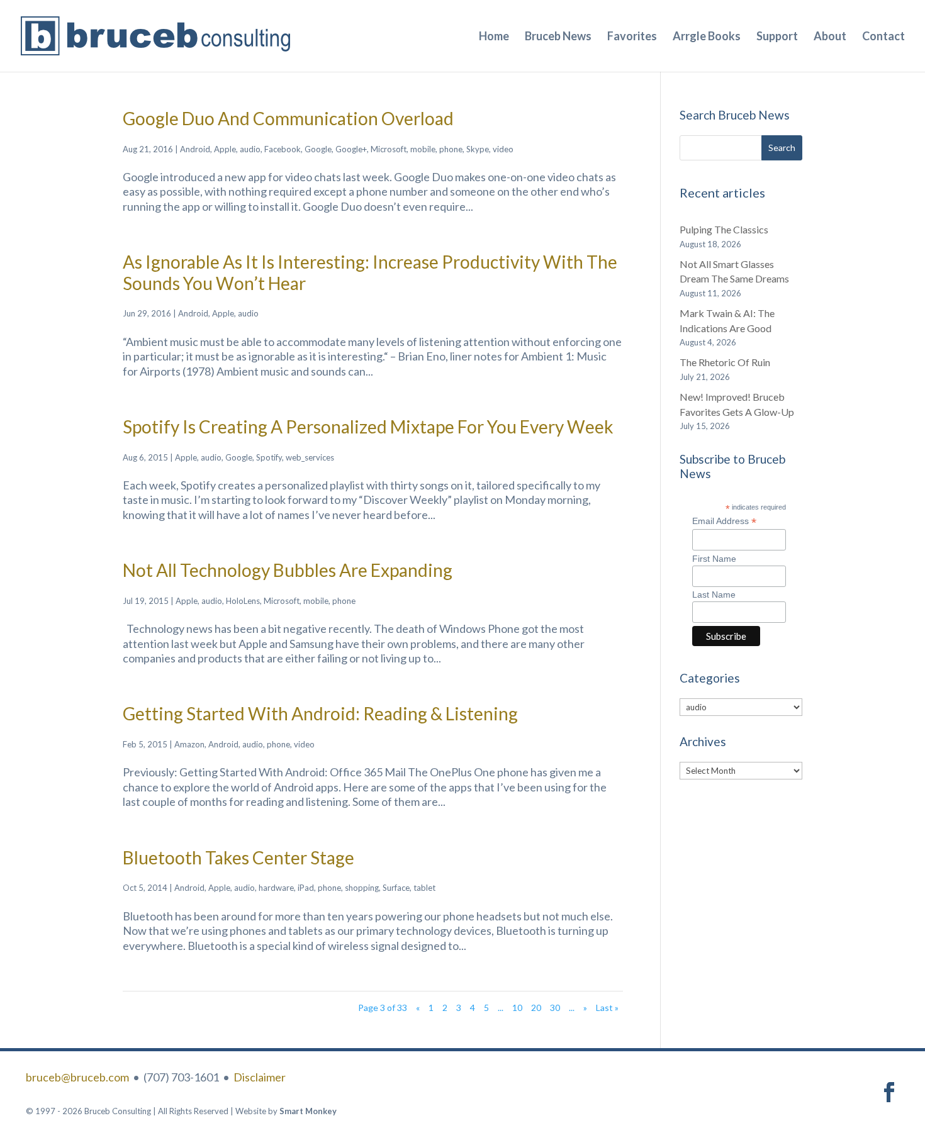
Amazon (189, 744)
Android (195, 149)
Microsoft (388, 149)
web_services (310, 457)
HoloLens (243, 601)
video (503, 149)
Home (494, 37)
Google (318, 149)
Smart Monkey (308, 1111)
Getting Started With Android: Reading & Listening (320, 713)
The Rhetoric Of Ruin (725, 362)
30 (555, 1007)
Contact (883, 37)
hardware (276, 888)
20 (536, 1007)
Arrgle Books (707, 37)
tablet (424, 888)
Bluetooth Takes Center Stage (238, 857)
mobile (422, 149)
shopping (362, 888)
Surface (396, 888)
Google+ (351, 149)
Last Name (714, 594)
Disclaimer (259, 1077)
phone (450, 149)
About (830, 37)
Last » (607, 1007)
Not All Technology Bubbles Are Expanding (287, 570)
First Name (714, 559)
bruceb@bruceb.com (77, 1077)
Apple (225, 149)
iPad (306, 888)
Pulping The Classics (724, 229)
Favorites (632, 37)
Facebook (282, 149)
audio (250, 149)
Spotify (269, 457)
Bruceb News (558, 37)
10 (517, 1007)
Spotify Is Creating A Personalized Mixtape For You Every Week (368, 426)
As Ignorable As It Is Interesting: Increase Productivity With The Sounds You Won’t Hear (370, 272)
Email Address (724, 521)
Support (777, 37)
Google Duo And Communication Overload (288, 118)
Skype (477, 149)
